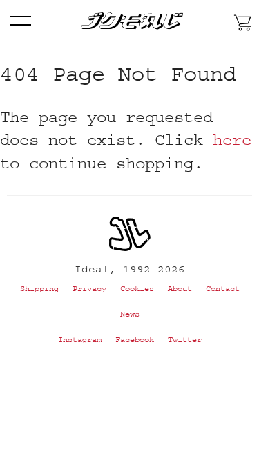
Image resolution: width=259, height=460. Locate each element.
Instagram (80, 339)
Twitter (185, 339)
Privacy (89, 288)
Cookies (137, 288)
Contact (223, 288)
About (180, 288)
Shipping (39, 288)
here (232, 139)
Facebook (134, 339)
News (130, 314)
